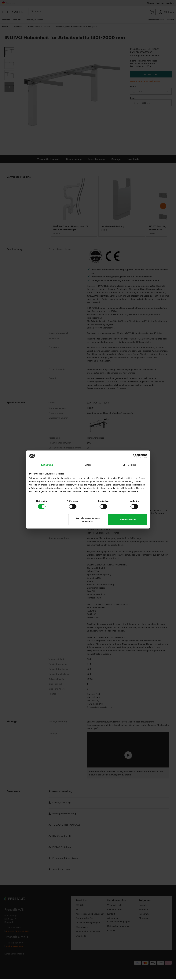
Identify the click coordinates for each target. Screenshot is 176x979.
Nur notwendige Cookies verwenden (87, 519)
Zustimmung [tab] (47, 465)
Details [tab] (88, 465)
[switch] (72, 506)
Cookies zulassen (127, 519)
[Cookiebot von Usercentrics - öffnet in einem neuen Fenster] (135, 456)
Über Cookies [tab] (129, 465)
